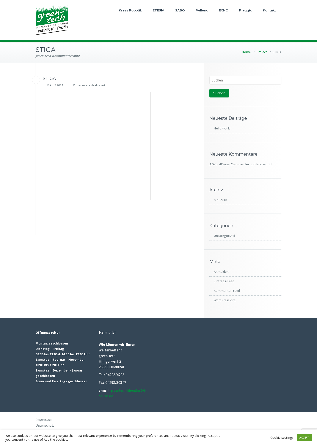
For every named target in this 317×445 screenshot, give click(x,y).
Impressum (44, 420)
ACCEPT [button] (304, 437)
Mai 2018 (220, 200)
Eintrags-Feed (224, 281)
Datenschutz (45, 425)
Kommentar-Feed (227, 291)
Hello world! (222, 128)
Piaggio (245, 10)
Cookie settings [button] (281, 438)
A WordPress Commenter (229, 164)
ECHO (223, 10)
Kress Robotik (130, 10)
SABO (180, 10)
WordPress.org (224, 300)
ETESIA (158, 10)
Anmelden (221, 272)
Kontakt (269, 10)
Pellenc (202, 10)
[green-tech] (36, 80)
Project (261, 52)
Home (246, 52)
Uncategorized (224, 236)
